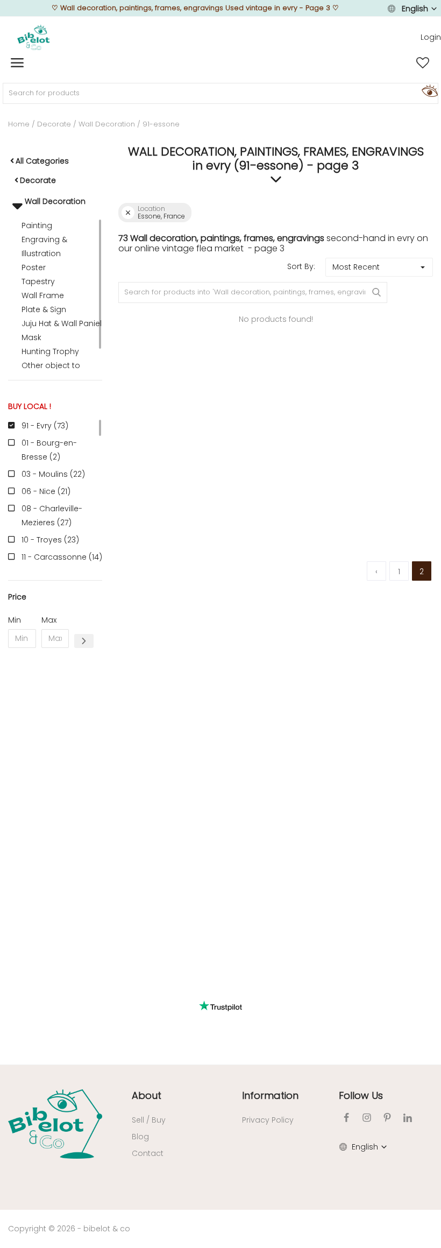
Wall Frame (43, 295)
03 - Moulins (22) (53, 474)
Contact (147, 1153)
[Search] (428, 90)
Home (19, 124)
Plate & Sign (44, 309)
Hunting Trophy (50, 351)
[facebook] (346, 1117)
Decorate (54, 124)
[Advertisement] (55, 820)
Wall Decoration (107, 124)
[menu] (17, 63)
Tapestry (38, 281)
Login (431, 37)
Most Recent (356, 267)
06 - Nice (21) (46, 491)
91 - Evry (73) (45, 425)
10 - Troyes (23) (50, 539)
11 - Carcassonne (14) (62, 557)
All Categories (42, 161)
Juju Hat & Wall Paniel (62, 323)
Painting (37, 225)
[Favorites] (423, 63)
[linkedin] (407, 1117)
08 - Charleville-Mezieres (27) (52, 515)
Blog (140, 1136)
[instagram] (366, 1117)
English (415, 8)
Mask (31, 337)
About (146, 1095)
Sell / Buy (149, 1120)
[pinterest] (387, 1117)
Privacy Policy (268, 1120)
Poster (34, 267)
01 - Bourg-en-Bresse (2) (49, 450)
